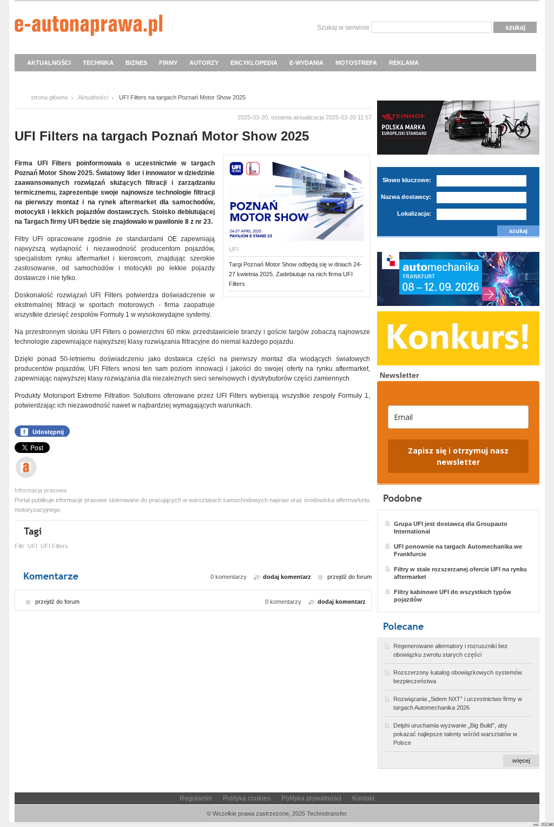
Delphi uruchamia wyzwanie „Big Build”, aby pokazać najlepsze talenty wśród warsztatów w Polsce (455, 734)
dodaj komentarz (287, 576)
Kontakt (363, 798)
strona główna (49, 97)
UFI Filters (54, 546)
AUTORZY (204, 62)
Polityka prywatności (311, 798)
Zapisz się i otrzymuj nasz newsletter (458, 456)
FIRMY (168, 62)
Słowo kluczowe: (406, 180)
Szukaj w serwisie (343, 27)
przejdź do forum (349, 576)
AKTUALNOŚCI (49, 62)
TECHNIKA (98, 62)
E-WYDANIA (306, 62)
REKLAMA (404, 62)
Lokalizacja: (414, 213)
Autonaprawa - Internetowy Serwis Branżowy (88, 27)
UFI (32, 546)
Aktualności (93, 97)
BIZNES (136, 62)
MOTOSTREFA (356, 62)
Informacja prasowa (41, 490)
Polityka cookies (247, 798)
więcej (521, 760)
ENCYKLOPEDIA (254, 62)
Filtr (19, 546)
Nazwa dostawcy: (406, 197)
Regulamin (196, 798)
